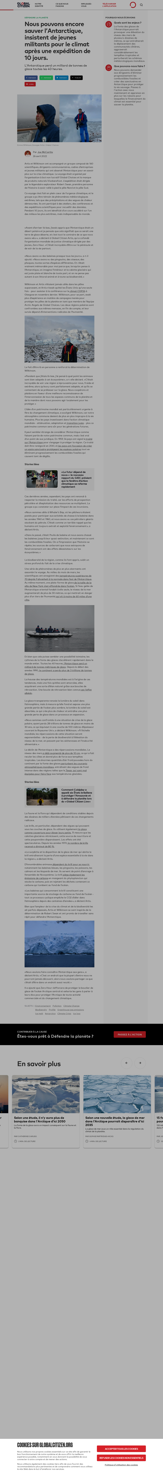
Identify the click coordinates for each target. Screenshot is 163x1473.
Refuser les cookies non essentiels (121, 1457)
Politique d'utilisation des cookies (121, 1465)
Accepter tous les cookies (121, 1448)
